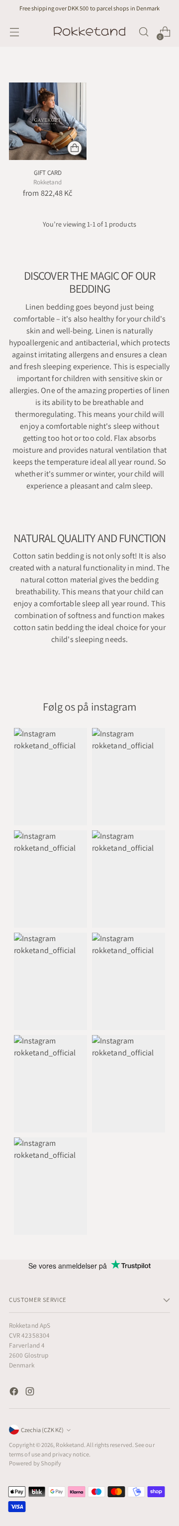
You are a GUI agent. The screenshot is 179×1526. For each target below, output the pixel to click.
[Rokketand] (89, 31)
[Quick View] (75, 148)
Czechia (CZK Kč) (42, 1430)
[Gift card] (48, 121)
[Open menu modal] (14, 32)
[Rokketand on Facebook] (15, 1393)
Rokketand (70, 1445)
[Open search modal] (143, 32)
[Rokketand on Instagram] (31, 1393)
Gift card (48, 172)
